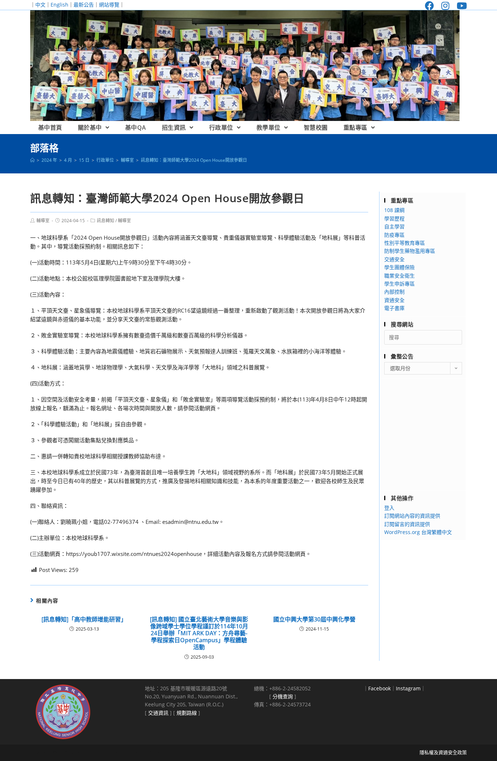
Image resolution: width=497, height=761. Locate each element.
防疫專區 (394, 234)
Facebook (379, 688)
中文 (40, 4)
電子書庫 (394, 308)
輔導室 (42, 220)
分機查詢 (283, 696)
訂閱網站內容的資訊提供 (412, 515)
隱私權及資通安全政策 (443, 752)
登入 (389, 507)
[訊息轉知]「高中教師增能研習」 (84, 619)
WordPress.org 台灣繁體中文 (418, 532)
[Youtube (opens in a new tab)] (460, 5)
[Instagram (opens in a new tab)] (445, 5)
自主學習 (394, 226)
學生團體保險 (399, 267)
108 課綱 (394, 210)
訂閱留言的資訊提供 (407, 524)
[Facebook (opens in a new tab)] (429, 5)
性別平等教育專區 (404, 242)
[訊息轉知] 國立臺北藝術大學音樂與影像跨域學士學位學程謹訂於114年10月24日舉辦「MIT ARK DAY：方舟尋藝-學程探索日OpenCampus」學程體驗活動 (199, 633)
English (59, 4)
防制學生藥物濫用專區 (409, 250)
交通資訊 (158, 712)
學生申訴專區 (399, 283)
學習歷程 (394, 218)
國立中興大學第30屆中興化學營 (314, 619)
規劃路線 (186, 712)
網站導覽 (109, 4)
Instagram (408, 688)
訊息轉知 (105, 220)
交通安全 (394, 259)
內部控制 (394, 291)
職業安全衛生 (399, 275)
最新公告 (83, 4)
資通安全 (394, 300)
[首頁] (32, 160)
